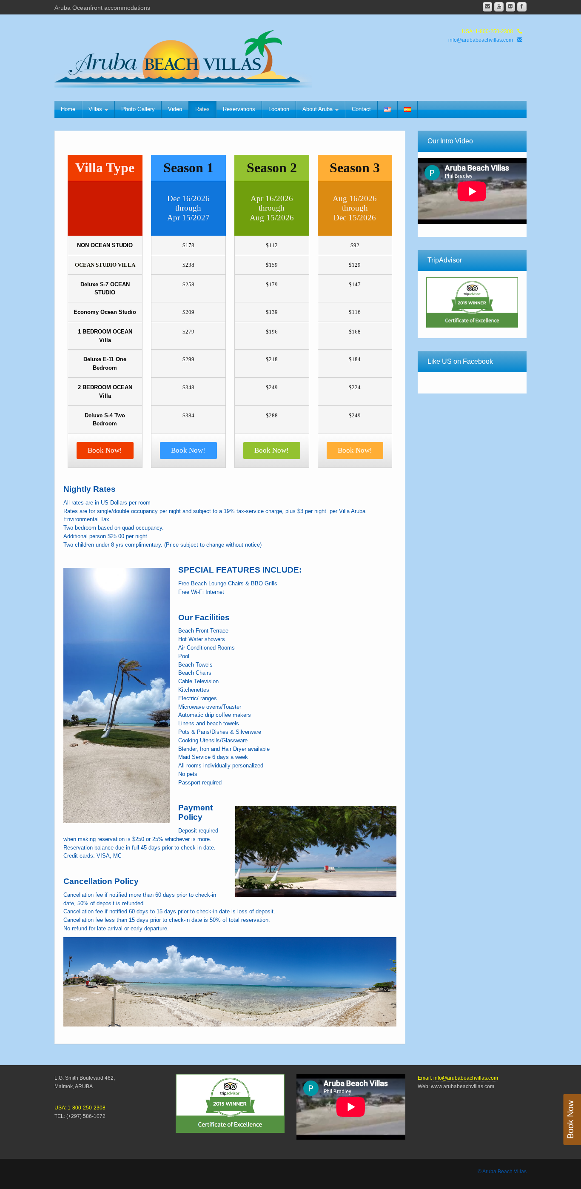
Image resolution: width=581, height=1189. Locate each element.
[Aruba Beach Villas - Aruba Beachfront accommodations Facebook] (522, 6)
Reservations (239, 109)
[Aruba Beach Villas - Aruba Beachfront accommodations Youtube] (499, 6)
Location (278, 109)
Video (175, 109)
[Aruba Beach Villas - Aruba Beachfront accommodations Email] (487, 6)
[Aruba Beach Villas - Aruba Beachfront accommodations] (189, 56)
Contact (361, 109)
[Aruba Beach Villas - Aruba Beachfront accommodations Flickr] (510, 6)
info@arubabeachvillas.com (480, 40)
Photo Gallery (138, 109)
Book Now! (105, 450)
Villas (96, 109)
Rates (202, 109)
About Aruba (318, 109)
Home (68, 109)
